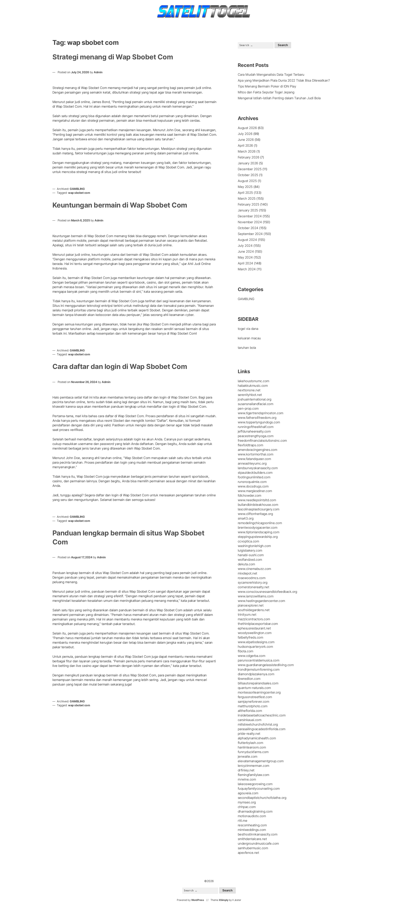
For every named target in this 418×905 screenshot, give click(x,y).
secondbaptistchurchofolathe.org (262, 798)
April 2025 (245, 193)
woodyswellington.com (255, 633)
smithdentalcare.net (252, 839)
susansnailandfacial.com (255, 404)
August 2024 (247, 240)
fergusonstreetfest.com (255, 697)
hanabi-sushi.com (251, 555)
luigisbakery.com (250, 550)
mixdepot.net (247, 573)
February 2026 (248, 157)
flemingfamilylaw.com (253, 775)
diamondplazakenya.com (256, 674)
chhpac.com (247, 807)
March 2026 (247, 151)
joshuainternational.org (254, 399)
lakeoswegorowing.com (255, 784)
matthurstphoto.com (252, 706)
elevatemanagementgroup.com (261, 761)
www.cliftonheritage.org (255, 514)
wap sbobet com (79, 192)
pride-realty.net (249, 734)
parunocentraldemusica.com (258, 660)
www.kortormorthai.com (255, 454)
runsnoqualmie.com (252, 482)
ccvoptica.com (248, 541)
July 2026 (245, 134)
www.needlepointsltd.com (257, 500)
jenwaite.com (247, 756)
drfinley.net (246, 770)
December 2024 (250, 216)
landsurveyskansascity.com (258, 468)
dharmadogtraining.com (255, 811)
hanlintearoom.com (252, 747)
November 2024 (250, 222)
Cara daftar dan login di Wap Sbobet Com (119, 366)
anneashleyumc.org (252, 463)
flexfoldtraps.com (250, 445)
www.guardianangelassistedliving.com (266, 665)
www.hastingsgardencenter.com (261, 601)
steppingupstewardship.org (258, 537)
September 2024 (250, 234)
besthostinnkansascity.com (257, 834)
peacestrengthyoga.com (255, 436)
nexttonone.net (249, 390)
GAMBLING (77, 189)
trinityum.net (247, 615)
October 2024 (248, 228)
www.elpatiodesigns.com (256, 642)
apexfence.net (248, 853)
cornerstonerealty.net (253, 587)
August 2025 (247, 181)
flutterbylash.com (250, 743)
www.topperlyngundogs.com (259, 422)
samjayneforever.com (253, 702)
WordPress (197, 900)
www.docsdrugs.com (253, 486)
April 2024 (245, 263)
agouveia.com (248, 793)
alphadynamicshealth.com (257, 738)
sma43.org (246, 518)
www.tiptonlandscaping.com (258, 532)
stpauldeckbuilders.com (255, 473)
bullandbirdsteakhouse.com (258, 505)
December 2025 (250, 169)
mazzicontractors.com (254, 619)
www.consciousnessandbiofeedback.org (267, 592)
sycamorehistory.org (252, 582)
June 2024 (246, 251)
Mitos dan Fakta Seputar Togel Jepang (266, 92)
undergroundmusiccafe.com (258, 843)
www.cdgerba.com (251, 656)
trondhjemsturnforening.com (259, 669)
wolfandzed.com (250, 560)
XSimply (223, 900)
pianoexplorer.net (251, 605)
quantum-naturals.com (254, 688)
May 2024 (245, 257)
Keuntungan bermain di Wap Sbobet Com (119, 205)
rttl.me (242, 821)
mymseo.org (247, 802)
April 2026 (245, 146)
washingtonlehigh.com (254, 546)
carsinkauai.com (249, 720)
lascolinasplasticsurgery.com (258, 509)
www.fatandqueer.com (254, 459)
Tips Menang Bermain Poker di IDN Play (267, 86)
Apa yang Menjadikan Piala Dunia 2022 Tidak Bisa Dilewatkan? (284, 80)
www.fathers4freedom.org (257, 418)
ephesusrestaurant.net (254, 628)
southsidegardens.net (254, 610)
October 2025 (248, 175)
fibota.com (245, 651)
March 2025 (247, 198)
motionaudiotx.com (252, 816)
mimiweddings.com (252, 830)
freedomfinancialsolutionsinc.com (262, 441)
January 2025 (248, 210)
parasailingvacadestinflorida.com (261, 729)
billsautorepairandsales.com (258, 683)
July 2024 (245, 246)
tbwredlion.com (249, 679)
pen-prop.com (248, 408)
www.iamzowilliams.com (255, 596)
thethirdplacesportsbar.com (258, 624)
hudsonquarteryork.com (255, 647)
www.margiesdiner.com (255, 491)
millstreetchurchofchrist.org (258, 724)
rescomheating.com (252, 825)
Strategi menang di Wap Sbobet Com (112, 57)
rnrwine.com (247, 779)
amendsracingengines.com (257, 450)
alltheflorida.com (250, 711)
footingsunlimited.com (254, 477)
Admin (98, 72)
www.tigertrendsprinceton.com (260, 413)
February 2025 (248, 204)
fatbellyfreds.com (250, 637)
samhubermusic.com (253, 848)
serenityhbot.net (250, 395)
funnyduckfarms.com (253, 752)
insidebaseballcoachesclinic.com (262, 715)
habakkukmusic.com (253, 386)
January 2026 (248, 163)
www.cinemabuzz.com (254, 569)
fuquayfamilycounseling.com (259, 789)
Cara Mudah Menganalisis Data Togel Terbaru (271, 75)
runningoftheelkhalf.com (255, 427)
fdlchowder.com (249, 495)
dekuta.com (246, 564)
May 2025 (245, 187)
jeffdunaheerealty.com (254, 431)
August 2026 (247, 128)
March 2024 (247, 269)
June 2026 (246, 140)
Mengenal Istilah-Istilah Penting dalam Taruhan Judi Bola (279, 98)
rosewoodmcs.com (251, 578)
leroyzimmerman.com (253, 766)
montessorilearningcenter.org (259, 692)
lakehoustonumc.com (253, 381)
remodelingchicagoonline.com (260, 523)
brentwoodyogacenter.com (257, 528)
